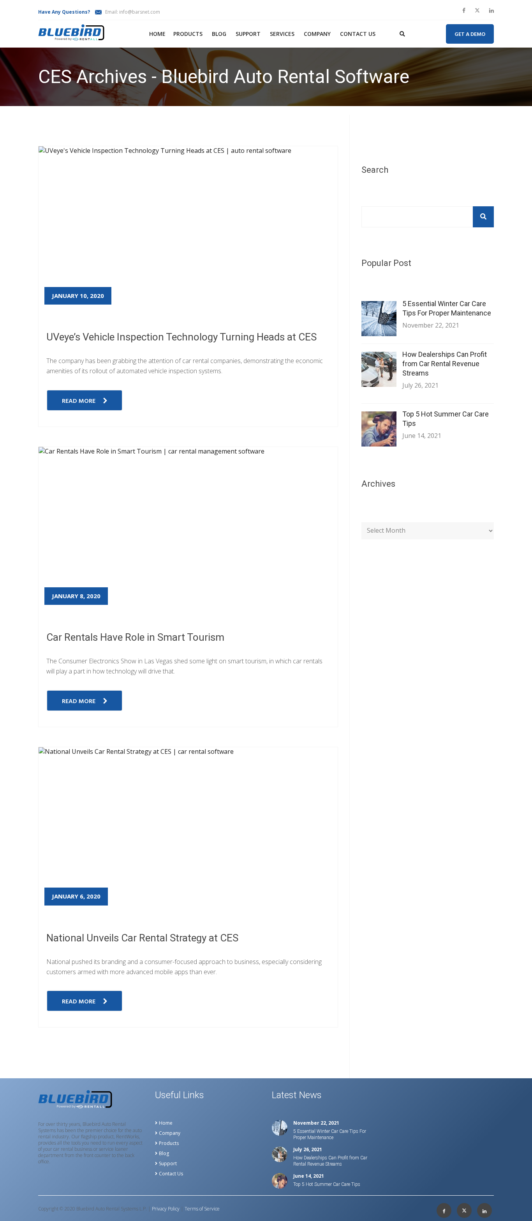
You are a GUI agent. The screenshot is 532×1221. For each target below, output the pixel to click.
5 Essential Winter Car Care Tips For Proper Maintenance (446, 308)
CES (71, 110)
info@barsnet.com (139, 12)
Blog (219, 33)
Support (248, 33)
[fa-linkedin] (491, 10)
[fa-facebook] (463, 10)
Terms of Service (202, 1209)
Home (157, 33)
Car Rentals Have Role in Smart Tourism (135, 637)
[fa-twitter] (477, 10)
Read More (78, 401)
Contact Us (357, 33)
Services (282, 33)
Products (188, 33)
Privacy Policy (166, 1209)
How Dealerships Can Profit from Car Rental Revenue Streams (444, 363)
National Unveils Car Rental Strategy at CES (142, 938)
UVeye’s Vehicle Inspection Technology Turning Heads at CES (181, 337)
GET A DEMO (469, 34)
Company (317, 33)
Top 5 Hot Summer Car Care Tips (445, 418)
